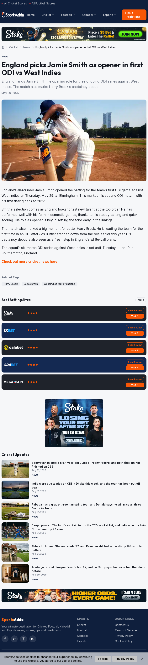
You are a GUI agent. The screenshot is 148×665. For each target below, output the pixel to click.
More (141, 299)
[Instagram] (23, 638)
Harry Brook (11, 283)
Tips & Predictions (132, 14)
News (26, 47)
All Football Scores (43, 3)
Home (31, 14)
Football (66, 14)
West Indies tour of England (59, 283)
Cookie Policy (124, 641)
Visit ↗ (135, 316)
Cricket (46, 14)
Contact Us (122, 625)
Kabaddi (87, 14)
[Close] (142, 659)
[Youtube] (32, 638)
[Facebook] (5, 638)
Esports (108, 14)
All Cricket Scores (15, 3)
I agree (103, 658)
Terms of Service (126, 630)
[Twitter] (14, 638)
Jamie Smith (31, 283)
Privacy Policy (124, 635)
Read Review (135, 310)
